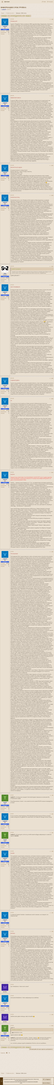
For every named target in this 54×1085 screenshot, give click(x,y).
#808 (52, 398)
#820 (52, 1025)
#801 (52, 19)
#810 (52, 551)
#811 (52, 795)
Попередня (4, 15)
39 (11, 15)
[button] (2, 1)
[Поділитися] (50, 19)
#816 (52, 931)
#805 (52, 266)
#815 (52, 912)
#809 (52, 472)
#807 (52, 378)
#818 (52, 995)
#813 (52, 832)
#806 (52, 285)
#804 (52, 195)
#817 (52, 984)
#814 (52, 851)
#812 (52, 814)
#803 (52, 165)
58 (23, 15)
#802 (52, 95)
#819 (52, 1014)
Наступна (27, 15)
